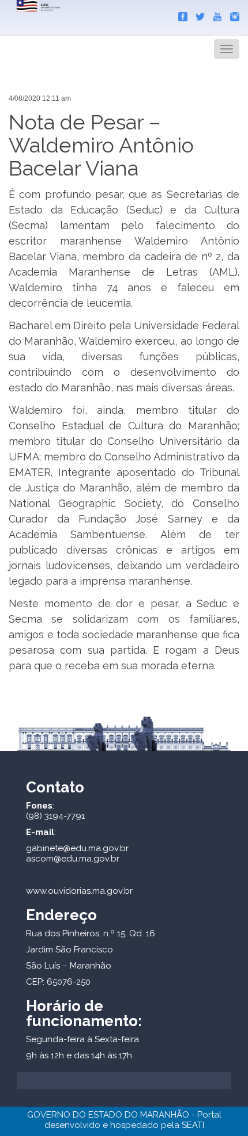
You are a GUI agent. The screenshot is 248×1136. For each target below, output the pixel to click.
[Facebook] (179, 14)
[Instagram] (231, 14)
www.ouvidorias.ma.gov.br (79, 891)
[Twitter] (197, 14)
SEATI (193, 1125)
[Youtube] (214, 14)
